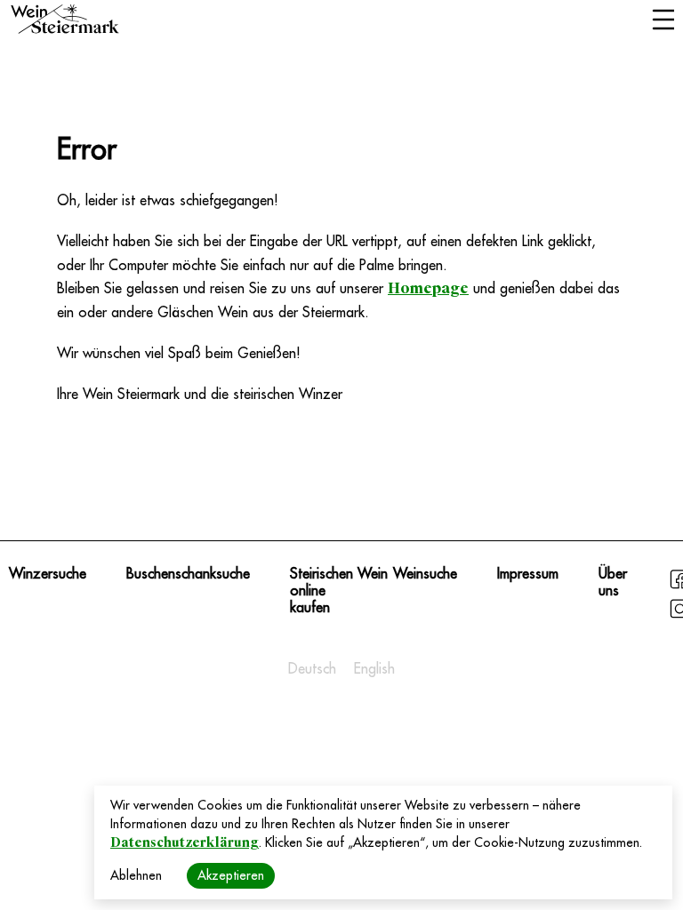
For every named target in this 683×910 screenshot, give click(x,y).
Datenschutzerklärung (184, 842)
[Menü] (663, 21)
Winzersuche (47, 574)
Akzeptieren (230, 875)
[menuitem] (312, 669)
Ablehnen (136, 875)
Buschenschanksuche (188, 574)
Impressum (527, 574)
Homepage (428, 288)
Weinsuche (425, 574)
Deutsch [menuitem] (312, 669)
